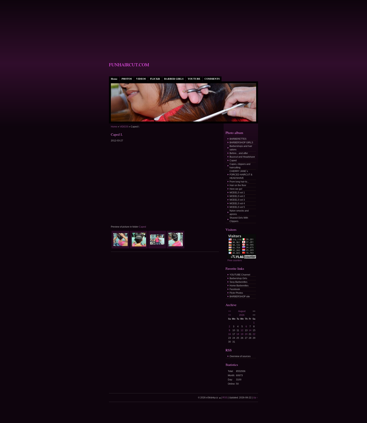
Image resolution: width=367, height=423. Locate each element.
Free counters (234, 260)
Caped (142, 226)
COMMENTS (212, 79)
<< (229, 311)
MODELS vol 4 (237, 203)
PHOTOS (127, 79)
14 (250, 330)
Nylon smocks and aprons (239, 212)
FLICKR (155, 79)
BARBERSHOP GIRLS (241, 142)
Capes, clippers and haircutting (240, 166)
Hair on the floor (238, 185)
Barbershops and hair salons (241, 148)
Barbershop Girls (238, 278)
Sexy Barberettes (238, 282)
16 (229, 334)
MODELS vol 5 (237, 207)
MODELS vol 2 (237, 196)
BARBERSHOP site (240, 296)
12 (242, 330)
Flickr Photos (236, 293)
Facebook (235, 289)
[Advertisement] (183, 26)
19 (242, 334)
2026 (241, 315)
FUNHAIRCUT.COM (129, 65)
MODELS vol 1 (237, 192)
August (241, 311)
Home (114, 79)
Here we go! (236, 189)
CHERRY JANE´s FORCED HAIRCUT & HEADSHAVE (241, 174)
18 (237, 334)
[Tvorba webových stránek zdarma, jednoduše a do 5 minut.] (220, 398)
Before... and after (239, 153)
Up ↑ (255, 397)
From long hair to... (239, 181)
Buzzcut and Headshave (242, 157)
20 (246, 334)
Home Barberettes (239, 285)
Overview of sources (240, 356)
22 (254, 334)
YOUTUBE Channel (240, 274)
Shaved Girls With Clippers (239, 219)
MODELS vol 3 (237, 200)
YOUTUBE (194, 79)
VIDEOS (141, 79)
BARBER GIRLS (174, 79)
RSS (224, 397)
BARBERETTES (238, 139)
